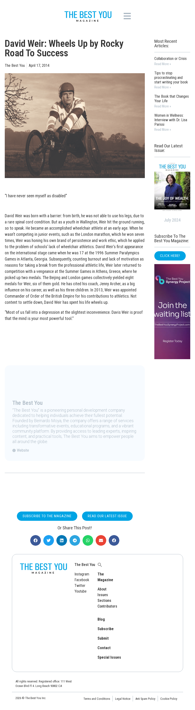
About (102, 589)
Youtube (80, 591)
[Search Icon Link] (100, 564)
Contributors (107, 606)
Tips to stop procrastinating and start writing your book (171, 77)
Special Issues (109, 657)
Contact (104, 648)
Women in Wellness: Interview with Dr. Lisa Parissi (170, 120)
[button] (35, 540)
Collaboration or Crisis (170, 58)
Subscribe (106, 629)
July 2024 (172, 220)
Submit (103, 638)
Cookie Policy (168, 698)
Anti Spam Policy (145, 698)
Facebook (81, 580)
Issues (103, 595)
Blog (101, 619)
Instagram (81, 574)
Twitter (79, 585)
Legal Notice (122, 698)
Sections (104, 600)
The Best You (84, 564)
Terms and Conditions (96, 698)
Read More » (162, 64)
